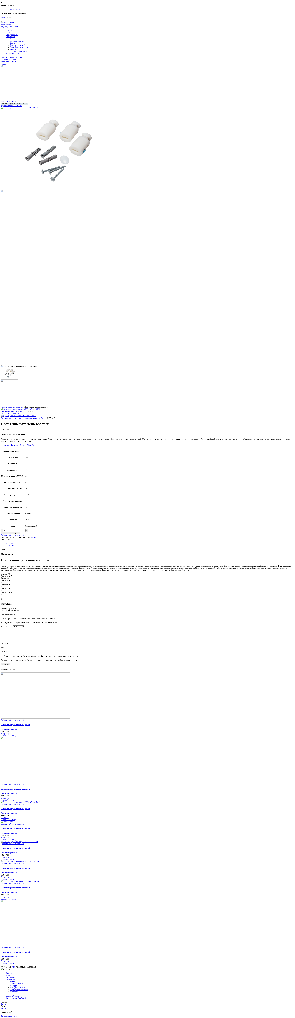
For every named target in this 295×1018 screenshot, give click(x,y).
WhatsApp (31, 445)
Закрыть (4, 1004)
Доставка (13, 39)
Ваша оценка (7, 626)
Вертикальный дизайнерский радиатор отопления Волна (23, 418)
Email (4, 652)
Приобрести (15, 533)
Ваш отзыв (6, 643)
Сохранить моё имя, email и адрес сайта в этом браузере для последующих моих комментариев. (41, 656)
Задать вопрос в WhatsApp (11, 106)
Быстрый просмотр (8, 736)
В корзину (5, 533)
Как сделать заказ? (17, 45)
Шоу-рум (13, 43)
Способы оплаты (17, 41)
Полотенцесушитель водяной (13, 411)
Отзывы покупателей (18, 51)
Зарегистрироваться (9, 1016)
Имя (3, 647)
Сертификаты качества (19, 47)
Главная (4, 407)
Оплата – (23, 445)
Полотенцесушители (16, 407)
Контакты (14, 49)
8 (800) (3, 18)
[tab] (150, 543)
